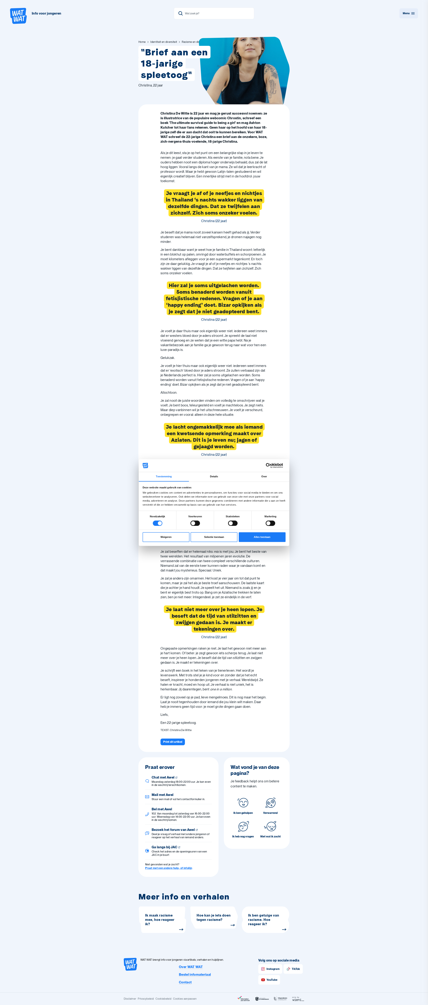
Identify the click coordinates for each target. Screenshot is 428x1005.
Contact (185, 982)
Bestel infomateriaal (195, 975)
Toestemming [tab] (164, 476)
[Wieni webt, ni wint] (298, 999)
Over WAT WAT (191, 967)
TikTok (296, 969)
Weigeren (166, 537)
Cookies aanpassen (185, 998)
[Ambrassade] (262, 999)
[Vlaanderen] (280, 999)
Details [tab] (214, 476)
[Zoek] (180, 13)
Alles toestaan (262, 537)
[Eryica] (243, 999)
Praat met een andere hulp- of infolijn (168, 868)
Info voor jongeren (46, 13)
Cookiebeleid (163, 998)
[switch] (195, 523)
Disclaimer (130, 998)
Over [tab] (264, 476)
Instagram (273, 969)
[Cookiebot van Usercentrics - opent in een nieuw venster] (271, 465)
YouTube (271, 979)
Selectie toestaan (214, 537)
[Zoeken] (214, 13)
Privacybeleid (146, 998)
